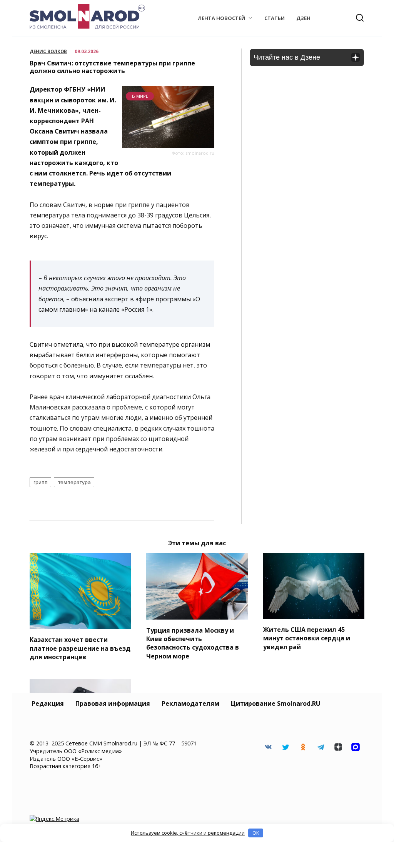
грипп (40, 482)
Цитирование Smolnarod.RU (276, 703)
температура (74, 482)
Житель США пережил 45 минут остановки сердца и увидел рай (306, 638)
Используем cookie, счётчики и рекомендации (188, 832)
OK (255, 832)
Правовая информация (112, 703)
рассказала (88, 407)
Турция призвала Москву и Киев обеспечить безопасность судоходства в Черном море (192, 643)
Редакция (48, 703)
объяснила (87, 299)
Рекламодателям (190, 703)
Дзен (303, 18)
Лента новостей (221, 18)
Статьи (274, 18)
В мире (140, 96)
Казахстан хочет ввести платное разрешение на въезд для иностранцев (80, 648)
